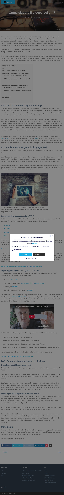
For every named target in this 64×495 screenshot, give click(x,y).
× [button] (52, 235)
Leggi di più (35, 243)
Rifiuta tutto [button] (38, 254)
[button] (32, 258)
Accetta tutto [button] (25, 254)
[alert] (32, 247)
